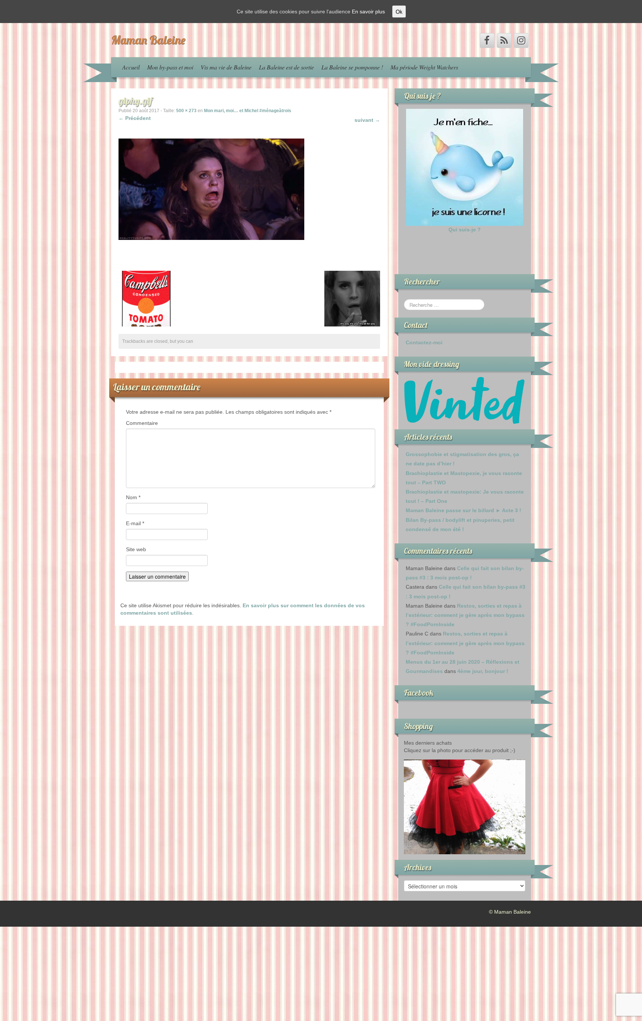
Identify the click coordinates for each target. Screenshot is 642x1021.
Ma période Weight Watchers (424, 67)
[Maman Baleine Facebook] (487, 40)
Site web (136, 549)
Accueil (131, 67)
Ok (399, 11)
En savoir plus (368, 11)
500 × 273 (186, 110)
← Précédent (135, 118)
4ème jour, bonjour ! (482, 671)
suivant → (367, 120)
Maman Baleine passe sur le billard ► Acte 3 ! (463, 510)
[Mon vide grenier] (464, 400)
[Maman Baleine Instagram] (521, 40)
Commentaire (142, 423)
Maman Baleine (148, 39)
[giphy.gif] (211, 189)
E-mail (135, 523)
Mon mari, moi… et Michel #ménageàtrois (247, 110)
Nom (133, 497)
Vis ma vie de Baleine (226, 67)
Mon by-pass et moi (170, 67)
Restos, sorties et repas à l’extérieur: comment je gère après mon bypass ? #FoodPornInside (465, 615)
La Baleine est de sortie (286, 67)
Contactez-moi (424, 342)
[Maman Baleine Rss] (504, 40)
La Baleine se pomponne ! (352, 67)
